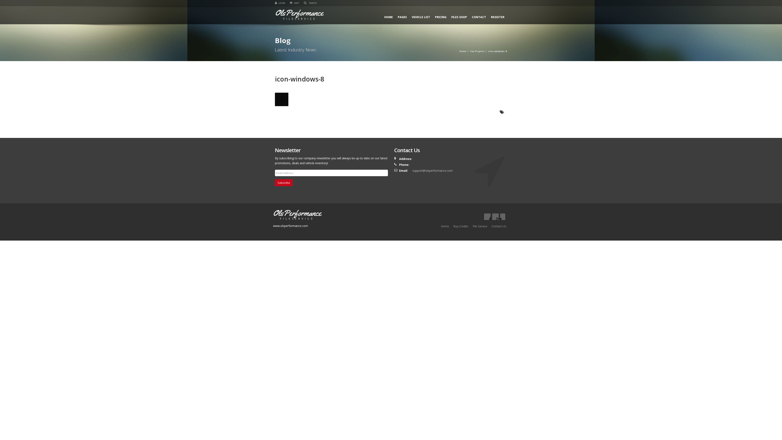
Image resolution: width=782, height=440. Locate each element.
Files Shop (459, 17)
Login (281, 3)
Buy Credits (460, 226)
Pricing (440, 17)
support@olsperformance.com (432, 171)
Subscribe (284, 183)
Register (497, 17)
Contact (479, 17)
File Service (480, 226)
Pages (402, 17)
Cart (296, 3)
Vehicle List (421, 17)
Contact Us (499, 226)
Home (388, 17)
